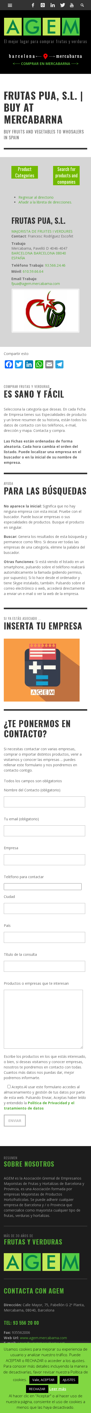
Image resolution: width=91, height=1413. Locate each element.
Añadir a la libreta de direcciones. (45, 202)
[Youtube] (72, 5)
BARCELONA (22, 253)
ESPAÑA (18, 258)
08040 (61, 253)
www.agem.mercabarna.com (43, 1337)
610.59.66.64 (33, 271)
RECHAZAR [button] (37, 1389)
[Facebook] (33, 5)
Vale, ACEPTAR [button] (43, 1379)
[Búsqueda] (10, 5)
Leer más (57, 1388)
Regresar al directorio (36, 197)
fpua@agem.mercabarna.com (35, 283)
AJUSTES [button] (69, 1379)
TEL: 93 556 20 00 (21, 1322)
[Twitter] (62, 5)
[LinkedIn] (52, 5)
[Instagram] (43, 5)
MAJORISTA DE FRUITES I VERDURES (42, 231)
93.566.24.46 (55, 265)
